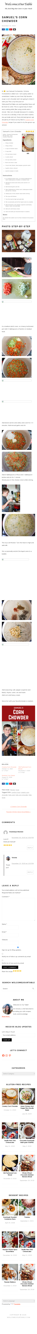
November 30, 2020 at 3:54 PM (23, 837)
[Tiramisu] (27, 1215)
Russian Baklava (10, 1282)
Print (28, 153)
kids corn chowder (22, 795)
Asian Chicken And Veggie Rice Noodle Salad (27, 1108)
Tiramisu (27, 1217)
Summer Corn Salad (8, 775)
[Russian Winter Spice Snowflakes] (10, 1247)
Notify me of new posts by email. (13, 963)
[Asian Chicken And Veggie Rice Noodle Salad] (27, 1104)
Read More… (6, 1016)
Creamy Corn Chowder (9, 767)
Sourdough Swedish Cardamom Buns (10, 1218)
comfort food (15, 792)
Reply (30, 848)
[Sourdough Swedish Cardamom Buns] (10, 1215)
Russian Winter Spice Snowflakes (10, 1250)
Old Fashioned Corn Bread (10, 1174)
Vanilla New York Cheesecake (10, 1141)
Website (5, 940)
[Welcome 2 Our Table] (18, 11)
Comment (6, 897)
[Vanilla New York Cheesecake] (10, 1138)
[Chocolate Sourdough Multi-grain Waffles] (27, 1138)
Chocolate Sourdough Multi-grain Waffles (27, 1141)
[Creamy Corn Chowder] (10, 1104)
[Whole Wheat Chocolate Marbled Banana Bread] (27, 1171)
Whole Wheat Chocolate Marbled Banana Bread (27, 1175)
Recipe (12, 790)
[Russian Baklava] (10, 1280)
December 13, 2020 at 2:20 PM (23, 863)
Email (4, 932)
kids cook (12, 795)
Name (4, 924)
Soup (17, 790)
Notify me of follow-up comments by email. (16, 956)
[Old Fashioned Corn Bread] (10, 1171)
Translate (17, 1304)
